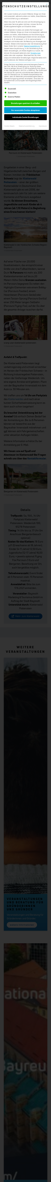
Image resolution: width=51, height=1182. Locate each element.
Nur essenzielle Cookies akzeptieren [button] (25, 110)
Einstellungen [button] (36, 53)
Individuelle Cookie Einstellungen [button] (25, 117)
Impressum (43, 126)
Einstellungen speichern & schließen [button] (25, 103)
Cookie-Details (9, 126)
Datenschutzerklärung (32, 46)
